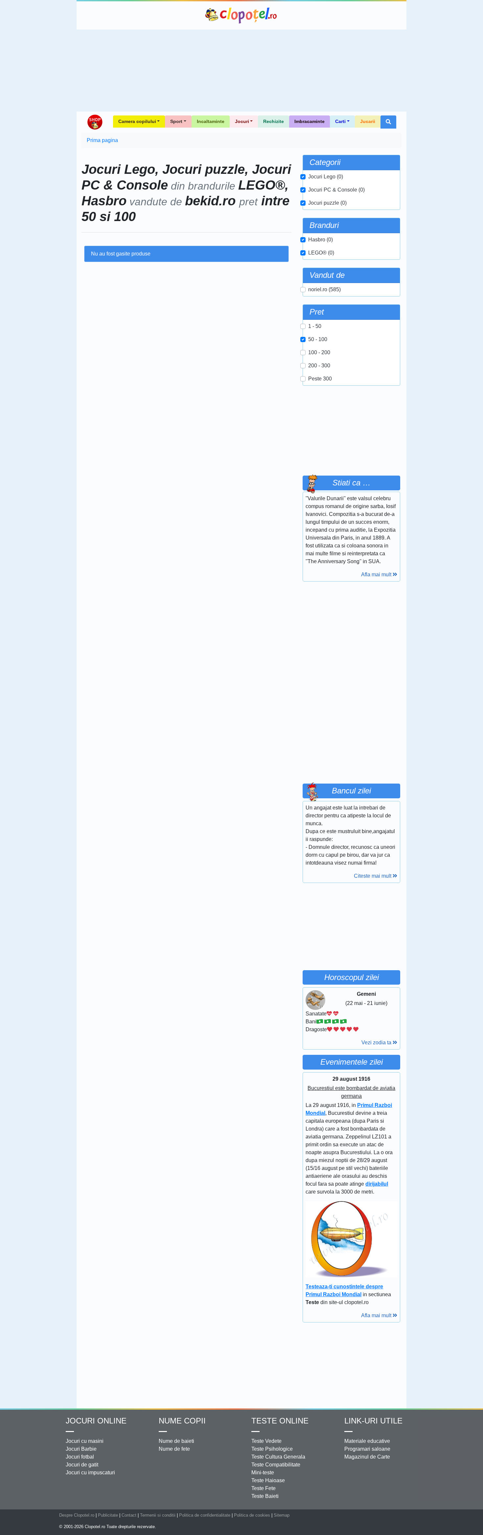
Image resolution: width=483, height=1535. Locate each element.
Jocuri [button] (242, 121)
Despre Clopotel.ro (76, 1515)
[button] (388, 122)
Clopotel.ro (241, 15)
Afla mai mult (377, 574)
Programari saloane (367, 1449)
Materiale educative (367, 1441)
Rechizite (273, 121)
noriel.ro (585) (324, 289)
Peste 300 (320, 378)
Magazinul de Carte (367, 1457)
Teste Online (280, 1420)
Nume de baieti (176, 1441)
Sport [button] (176, 121)
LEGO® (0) (321, 253)
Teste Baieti (265, 1496)
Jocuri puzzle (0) (327, 203)
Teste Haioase (268, 1480)
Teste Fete (263, 1488)
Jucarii (367, 121)
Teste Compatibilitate (275, 1464)
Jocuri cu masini (85, 1441)
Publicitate (108, 1515)
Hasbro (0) (320, 239)
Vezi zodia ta (377, 1042)
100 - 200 (319, 352)
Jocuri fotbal (80, 1457)
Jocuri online (96, 1420)
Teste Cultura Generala (278, 1457)
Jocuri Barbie (81, 1449)
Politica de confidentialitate (204, 1515)
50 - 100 (317, 339)
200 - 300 (319, 365)
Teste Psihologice (272, 1449)
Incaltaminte (210, 121)
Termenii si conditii (157, 1515)
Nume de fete (174, 1449)
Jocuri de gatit (82, 1464)
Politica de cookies (252, 1515)
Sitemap (281, 1515)
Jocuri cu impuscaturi (90, 1472)
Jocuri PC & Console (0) (336, 190)
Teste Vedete (266, 1441)
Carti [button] (340, 121)
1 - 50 (314, 326)
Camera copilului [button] (137, 121)
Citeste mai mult (373, 876)
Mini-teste (262, 1472)
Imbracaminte (309, 121)
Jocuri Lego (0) (325, 176)
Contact (129, 1515)
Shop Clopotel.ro (95, 122)
